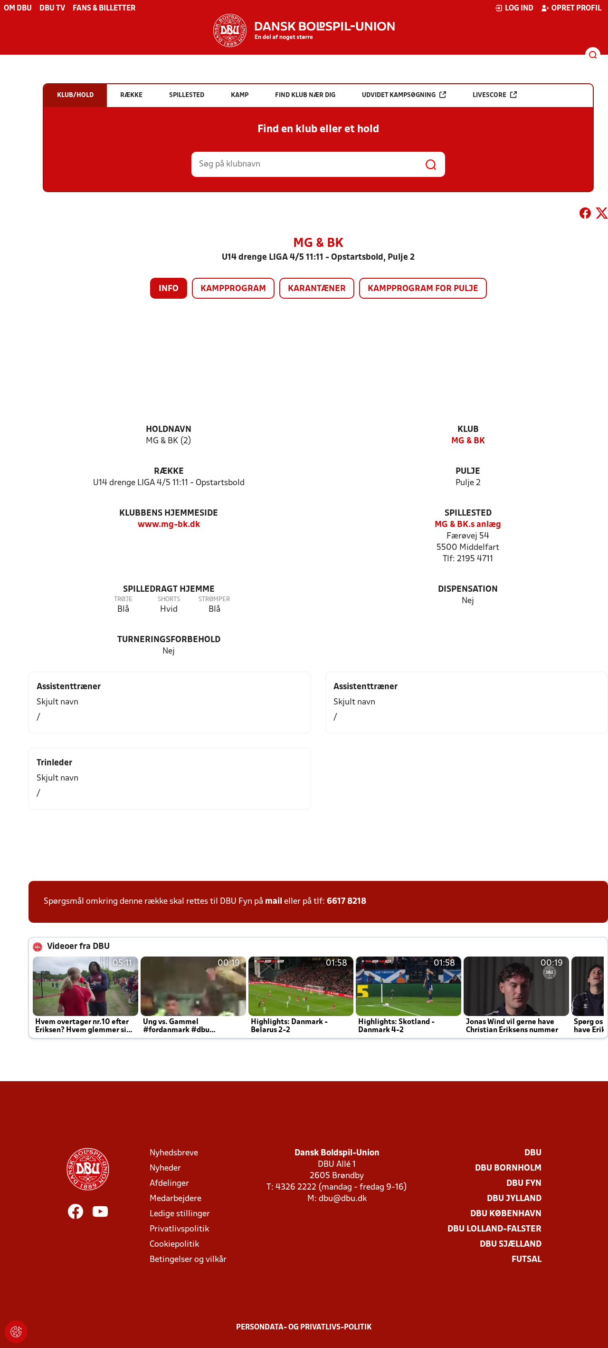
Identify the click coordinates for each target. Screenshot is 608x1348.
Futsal (527, 1260)
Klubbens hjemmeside (168, 513)
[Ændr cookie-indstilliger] (16, 1331)
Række (169, 472)
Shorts (169, 599)
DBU (533, 1153)
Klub (468, 430)
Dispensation (468, 590)
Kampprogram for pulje (423, 289)
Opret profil (576, 8)
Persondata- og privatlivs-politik (304, 1327)
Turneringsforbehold (168, 640)
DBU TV (52, 8)
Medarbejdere (175, 1199)
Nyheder (165, 1168)
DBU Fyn (524, 1184)
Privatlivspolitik (179, 1229)
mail (273, 902)
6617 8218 (346, 902)
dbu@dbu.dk (343, 1199)
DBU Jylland (514, 1199)
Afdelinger (169, 1184)
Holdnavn (168, 430)
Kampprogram (233, 289)
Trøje (123, 599)
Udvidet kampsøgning (399, 95)
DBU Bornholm (508, 1168)
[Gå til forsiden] (304, 30)
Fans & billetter (104, 8)
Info (169, 289)
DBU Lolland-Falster (494, 1229)
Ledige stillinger (180, 1214)
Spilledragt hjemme (169, 590)
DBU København (506, 1214)
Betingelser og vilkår (188, 1260)
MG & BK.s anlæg (468, 525)
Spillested (468, 513)
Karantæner (317, 289)
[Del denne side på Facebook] (585, 215)
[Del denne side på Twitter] (602, 215)
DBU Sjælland (511, 1245)
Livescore (489, 95)
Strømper (214, 599)
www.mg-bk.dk (169, 525)
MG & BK (468, 441)
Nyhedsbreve (174, 1153)
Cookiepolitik (174, 1245)
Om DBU (18, 8)
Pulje (468, 472)
